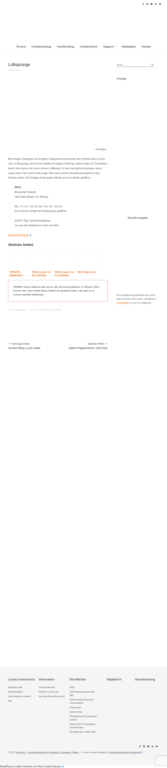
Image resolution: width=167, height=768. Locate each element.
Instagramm (147, 4)
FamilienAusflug (41, 46)
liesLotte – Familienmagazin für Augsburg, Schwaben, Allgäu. (47, 752)
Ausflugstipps (21, 309)
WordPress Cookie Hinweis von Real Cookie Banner (30, 766)
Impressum (75, 707)
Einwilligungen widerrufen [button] (83, 731)
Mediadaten (129, 46)
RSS (155, 4)
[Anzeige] (138, 144)
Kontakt (146, 46)
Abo (10, 700)
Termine (21, 46)
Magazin (108, 46)
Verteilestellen (15, 691)
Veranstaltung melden (19, 696)
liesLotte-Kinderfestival (50, 696)
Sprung (50, 309)
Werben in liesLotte (49, 691)
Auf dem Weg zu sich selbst (24, 345)
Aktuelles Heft (15, 687)
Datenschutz (76, 711)
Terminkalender (47, 687)
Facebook (143, 4)
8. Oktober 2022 (14, 70)
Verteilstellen (123, 302)
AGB (72, 687)
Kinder (43, 309)
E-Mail (160, 4)
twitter (151, 4)
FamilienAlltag (65, 46)
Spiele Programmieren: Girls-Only (88, 345)
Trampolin (57, 309)
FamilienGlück (88, 46)
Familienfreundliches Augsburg (124, 752)
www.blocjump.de (18, 235)
